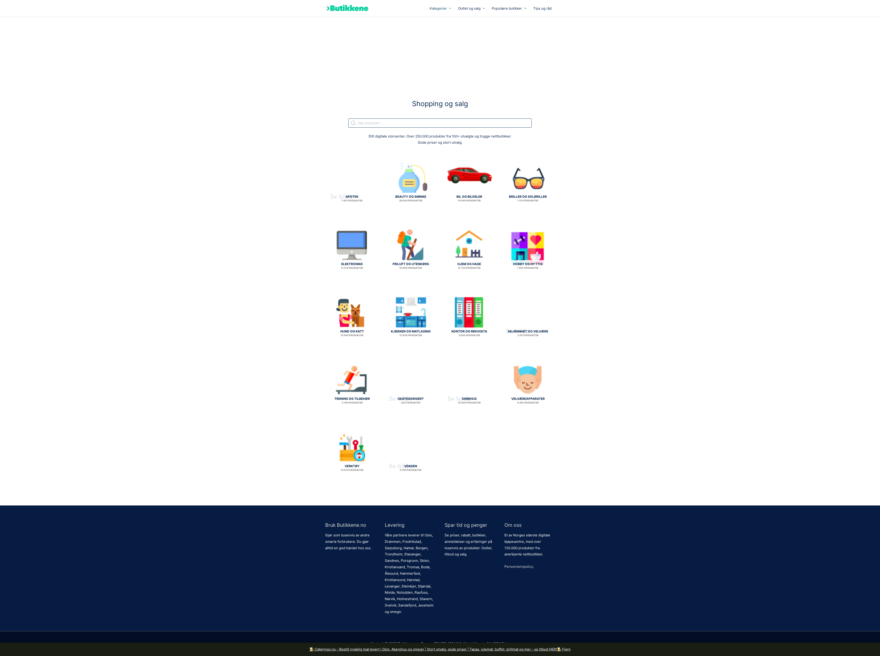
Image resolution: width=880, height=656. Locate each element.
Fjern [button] (566, 649)
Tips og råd (542, 8)
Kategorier (438, 8)
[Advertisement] (440, 51)
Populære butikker (507, 8)
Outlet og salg (469, 8)
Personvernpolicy (518, 566)
